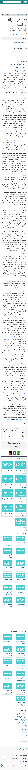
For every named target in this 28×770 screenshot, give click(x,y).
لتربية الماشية (5, 339)
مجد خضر (11, 29)
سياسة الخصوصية (14, 756)
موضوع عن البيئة (6, 419)
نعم (16, 446)
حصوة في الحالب (23, 729)
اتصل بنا (25, 753)
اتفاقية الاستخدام (23, 756)
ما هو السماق (23, 732)
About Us (25, 759)
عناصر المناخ (9, 221)
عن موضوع (15, 753)
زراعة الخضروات (12, 328)
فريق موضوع (15, 759)
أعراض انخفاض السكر (22, 717)
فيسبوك (14, 453)
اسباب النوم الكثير (22, 723)
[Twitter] (23, 749)
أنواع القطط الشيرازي (22, 714)
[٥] (17, 220)
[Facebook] (26, 749)
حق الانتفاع (24, 735)
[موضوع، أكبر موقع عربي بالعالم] (24, 2)
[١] (5, 85)
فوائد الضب (24, 726)
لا (11, 446)
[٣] (5, 171)
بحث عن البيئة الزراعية (17, 95)
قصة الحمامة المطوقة (21, 738)
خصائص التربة (13, 143)
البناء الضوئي (9, 295)
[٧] (14, 336)
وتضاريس (24, 138)
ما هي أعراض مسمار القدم (20, 720)
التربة (17, 105)
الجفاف (23, 394)
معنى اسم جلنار (23, 741)
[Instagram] (20, 749)
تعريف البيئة (17, 419)
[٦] (22, 228)
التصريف (17, 177)
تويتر (10, 453)
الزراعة (5, 73)
